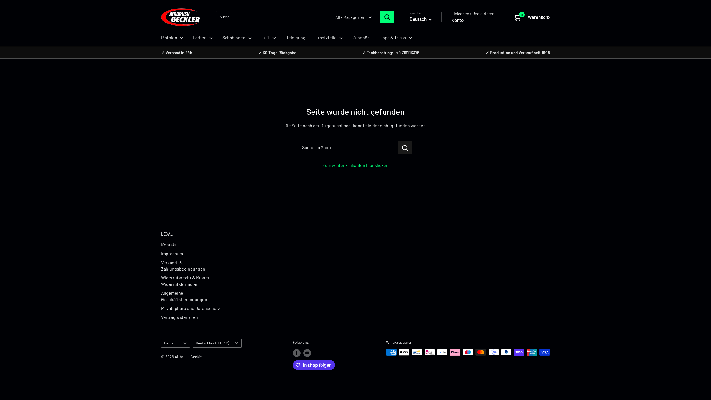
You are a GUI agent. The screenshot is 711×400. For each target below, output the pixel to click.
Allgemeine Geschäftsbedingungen (184, 296)
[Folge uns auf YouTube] (307, 353)
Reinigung (296, 37)
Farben (200, 37)
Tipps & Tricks (392, 37)
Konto (457, 20)
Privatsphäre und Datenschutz (190, 308)
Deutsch (170, 343)
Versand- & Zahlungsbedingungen (183, 265)
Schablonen (234, 37)
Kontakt (169, 244)
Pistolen (169, 37)
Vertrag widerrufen (179, 317)
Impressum (172, 253)
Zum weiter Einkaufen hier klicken (355, 165)
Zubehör (360, 37)
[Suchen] (387, 17)
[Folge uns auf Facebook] (297, 353)
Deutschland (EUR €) (212, 343)
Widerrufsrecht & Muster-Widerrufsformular (186, 280)
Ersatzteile (326, 37)
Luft (265, 37)
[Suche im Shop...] (405, 147)
